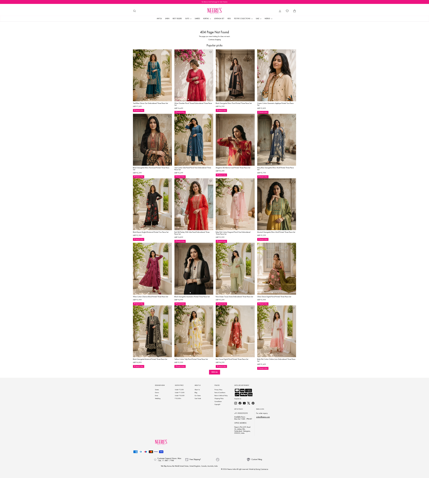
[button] (148, 99)
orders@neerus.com (263, 417)
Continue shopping (214, 39)
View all (214, 372)
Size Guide (198, 398)
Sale (258, 18)
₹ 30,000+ (178, 398)
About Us (197, 389)
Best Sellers (177, 18)
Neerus (268, 18)
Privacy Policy (218, 389)
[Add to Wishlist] (169, 52)
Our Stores (198, 395)
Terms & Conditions (219, 392)
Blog (196, 392)
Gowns (157, 392)
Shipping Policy (219, 398)
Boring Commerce (262, 469)
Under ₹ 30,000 (179, 395)
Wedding (157, 398)
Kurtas (206, 18)
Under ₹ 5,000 (179, 389)
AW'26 (159, 18)
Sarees (197, 18)
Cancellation (218, 401)
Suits (187, 18)
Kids (229, 18)
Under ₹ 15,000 (179, 392)
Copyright (217, 404)
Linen (167, 18)
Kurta (156, 395)
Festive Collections (242, 18)
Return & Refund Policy (221, 395)
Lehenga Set (219, 18)
